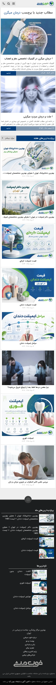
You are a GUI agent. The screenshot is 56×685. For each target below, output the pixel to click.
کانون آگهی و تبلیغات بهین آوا (19, 681)
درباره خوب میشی (30, 637)
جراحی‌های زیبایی (28, 655)
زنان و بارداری (30, 644)
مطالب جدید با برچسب (28, 12)
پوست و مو (30, 641)
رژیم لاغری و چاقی (30, 651)
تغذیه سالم (30, 648)
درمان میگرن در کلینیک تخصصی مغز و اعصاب (27, 59)
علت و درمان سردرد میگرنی (37, 117)
